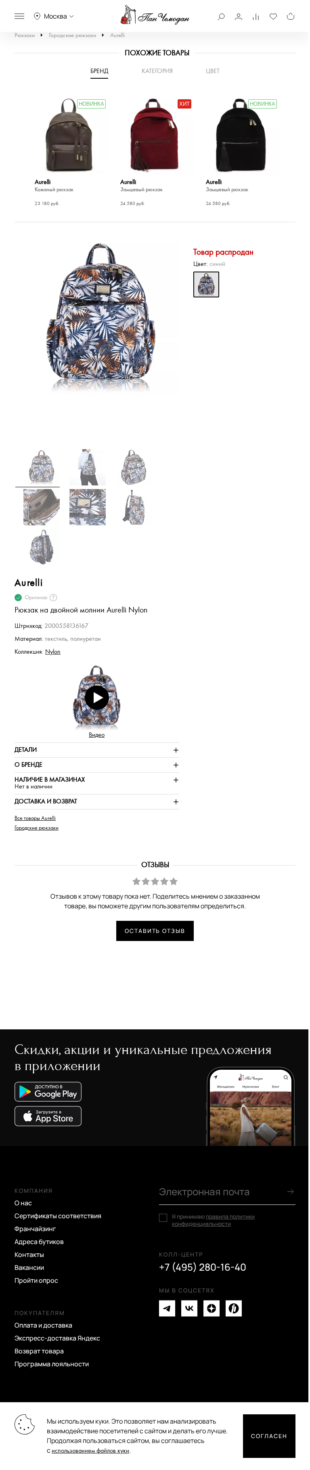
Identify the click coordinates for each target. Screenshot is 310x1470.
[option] (69, 153)
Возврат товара (39, 1351)
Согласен (269, 1436)
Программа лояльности (52, 1363)
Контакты (29, 1254)
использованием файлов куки (90, 1450)
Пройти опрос (36, 1280)
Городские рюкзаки (72, 35)
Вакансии (29, 1267)
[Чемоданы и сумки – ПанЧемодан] (155, 15)
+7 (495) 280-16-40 (202, 1267)
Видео (97, 735)
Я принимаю (213, 1220)
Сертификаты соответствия (58, 1215)
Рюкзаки (25, 35)
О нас (23, 1202)
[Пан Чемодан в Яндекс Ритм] (234, 1308)
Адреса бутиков (39, 1241)
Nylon (53, 651)
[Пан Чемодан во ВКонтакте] (189, 1308)
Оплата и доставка (43, 1325)
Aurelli (117, 35)
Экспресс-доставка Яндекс (57, 1338)
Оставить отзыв (155, 931)
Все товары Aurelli (35, 818)
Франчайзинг (35, 1228)
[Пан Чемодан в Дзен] (211, 1308)
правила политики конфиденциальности (213, 1220)
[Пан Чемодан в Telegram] (167, 1308)
